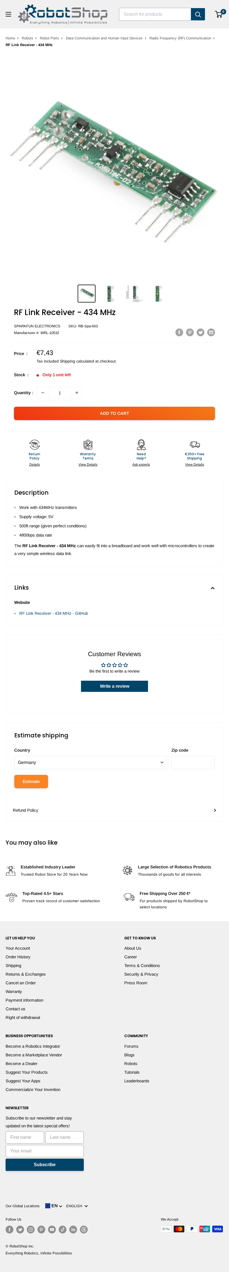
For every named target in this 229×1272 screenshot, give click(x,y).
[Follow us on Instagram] (31, 1229)
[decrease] (43, 393)
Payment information (24, 1000)
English (75, 1206)
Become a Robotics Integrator (33, 1046)
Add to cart (114, 413)
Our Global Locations (23, 1206)
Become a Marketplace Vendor (34, 1054)
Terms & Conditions (142, 965)
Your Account (18, 948)
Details (34, 464)
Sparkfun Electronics (37, 326)
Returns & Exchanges (26, 974)
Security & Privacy (141, 974)
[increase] (77, 393)
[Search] (198, 14)
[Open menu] (8, 14)
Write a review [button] (114, 686)
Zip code (179, 750)
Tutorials (132, 1072)
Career (130, 956)
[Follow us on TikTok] (62, 1229)
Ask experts (141, 464)
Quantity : (23, 392)
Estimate (31, 781)
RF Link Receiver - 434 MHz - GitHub (53, 613)
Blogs (129, 1054)
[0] (218, 14)
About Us (132, 948)
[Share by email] (211, 332)
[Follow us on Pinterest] (41, 1229)
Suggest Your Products (27, 1072)
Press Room (135, 982)
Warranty (14, 991)
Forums (131, 1046)
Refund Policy (25, 810)
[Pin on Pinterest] (190, 332)
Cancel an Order (21, 982)
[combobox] (155, 14)
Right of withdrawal (23, 1017)
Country (22, 750)
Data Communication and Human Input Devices (104, 38)
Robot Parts (49, 38)
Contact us (15, 1008)
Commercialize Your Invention (33, 1089)
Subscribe (45, 1164)
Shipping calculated (77, 361)
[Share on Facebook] (179, 332)
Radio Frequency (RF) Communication (180, 38)
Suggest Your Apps (23, 1080)
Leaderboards (136, 1080)
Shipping (13, 965)
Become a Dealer (21, 1063)
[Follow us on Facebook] (9, 1229)
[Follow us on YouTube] (52, 1229)
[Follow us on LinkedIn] (73, 1229)
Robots (27, 38)
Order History (18, 956)
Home (10, 38)
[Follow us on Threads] (84, 1229)
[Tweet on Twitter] (200, 332)
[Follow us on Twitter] (20, 1229)
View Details (87, 464)
